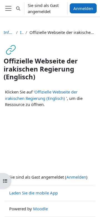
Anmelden (83, 8)
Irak (22, 32)
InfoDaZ (9, 32)
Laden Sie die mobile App (33, 193)
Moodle (40, 208)
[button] (18, 8)
